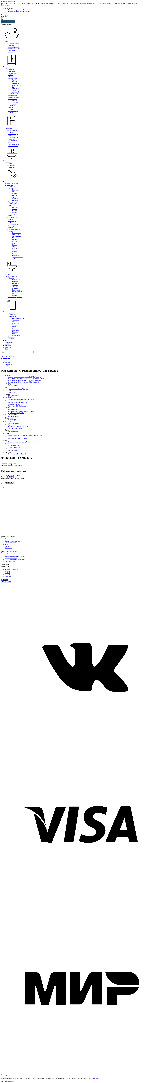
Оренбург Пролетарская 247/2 (18, 426)
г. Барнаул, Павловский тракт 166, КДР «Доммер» (24, 377)
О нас (6, 349)
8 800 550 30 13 (6, 582)
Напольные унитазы (16, 280)
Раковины (8, 162)
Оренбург (93, 3)
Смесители (8, 128)
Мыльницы (16, 335)
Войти (7, 340)
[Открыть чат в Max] (2, 18)
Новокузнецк (76, 3)
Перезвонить (5, 5)
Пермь (99, 3)
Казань (57, 3)
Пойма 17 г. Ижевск (14, 404)
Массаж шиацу (14, 249)
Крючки (14, 333)
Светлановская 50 (14, 423)
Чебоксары (126, 3)
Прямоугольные (13, 43)
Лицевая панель (15, 208)
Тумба (14, 80)
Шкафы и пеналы (11, 106)
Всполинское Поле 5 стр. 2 (17, 454)
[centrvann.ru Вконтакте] (82, 745)
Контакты (8, 347)
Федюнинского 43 (14, 447)
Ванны (7, 41)
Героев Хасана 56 (14, 431)
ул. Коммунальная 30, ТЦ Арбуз (18, 438)
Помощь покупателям (8, 538)
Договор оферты (10, 561)
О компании (5, 566)
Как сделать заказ (10, 543)
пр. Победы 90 (13, 409)
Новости (7, 571)
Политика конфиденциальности (15, 556)
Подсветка (15, 255)
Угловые (11, 45)
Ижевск (52, 3)
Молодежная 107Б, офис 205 (17, 402)
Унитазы (11, 278)
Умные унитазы (15, 287)
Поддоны (15, 200)
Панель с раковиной (15, 82)
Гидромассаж (9, 8)
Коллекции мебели (12, 74)
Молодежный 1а (13, 450)
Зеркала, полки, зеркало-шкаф (13, 98)
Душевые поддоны (11, 187)
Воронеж (27, 3)
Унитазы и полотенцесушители (11, 275)
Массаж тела (14, 242)
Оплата (7, 544)
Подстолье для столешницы (13, 94)
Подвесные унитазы (16, 284)
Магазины (4, 21)
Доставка (8, 546)
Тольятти (110, 3)
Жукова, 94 (11, 392)
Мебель (7, 68)
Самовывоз (8, 548)
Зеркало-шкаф (15, 103)
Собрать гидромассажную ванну (19, 11)
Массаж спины (14, 245)
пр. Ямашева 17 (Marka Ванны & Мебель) (21, 411)
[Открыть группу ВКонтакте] (2, 579)
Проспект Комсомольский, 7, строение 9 (21, 442)
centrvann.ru (18, 465)
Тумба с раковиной (15, 91)
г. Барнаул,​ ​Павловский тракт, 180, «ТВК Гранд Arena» (26, 378)
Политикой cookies (94, 1078)
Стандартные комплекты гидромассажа (16, 234)
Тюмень (120, 3)
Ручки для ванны (11, 226)
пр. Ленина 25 (13, 416)
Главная (7, 362)
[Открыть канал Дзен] (7, 579)
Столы (10, 109)
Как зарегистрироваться (12, 541)
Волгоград (20, 3)
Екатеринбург (44, 3)
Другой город (35, 3)
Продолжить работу (7, 1081)
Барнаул (3, 3)
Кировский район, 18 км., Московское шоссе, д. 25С (25, 435)
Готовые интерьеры (11, 70)
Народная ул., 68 (13, 445)
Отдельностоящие (14, 48)
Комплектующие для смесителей (13, 145)
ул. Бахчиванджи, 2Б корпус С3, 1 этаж (21, 399)
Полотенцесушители (15, 297)
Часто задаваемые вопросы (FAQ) (15, 559)
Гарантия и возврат (11, 558)
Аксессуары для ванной (12, 315)
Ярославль (133, 3)
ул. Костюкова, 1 (13, 385)
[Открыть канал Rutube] (4, 579)
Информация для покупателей (10, 553)
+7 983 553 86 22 (9, 477)
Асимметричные (13, 47)
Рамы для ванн (13, 202)
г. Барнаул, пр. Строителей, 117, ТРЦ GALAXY (23, 382)
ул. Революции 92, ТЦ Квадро (18, 389)
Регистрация (9, 342)
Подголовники (13, 224)
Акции (7, 344)
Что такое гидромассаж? (16, 10)
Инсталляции (16, 290)
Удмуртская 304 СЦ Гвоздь (17, 406)
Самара (104, 3)
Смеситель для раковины (13, 138)
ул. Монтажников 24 (15, 428)
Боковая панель (14, 211)
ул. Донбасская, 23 (14, 396)
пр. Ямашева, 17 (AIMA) (16, 413)
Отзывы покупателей (11, 569)
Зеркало (14, 100)
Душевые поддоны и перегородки (11, 184)
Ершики (15, 332)
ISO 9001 (7, 573)
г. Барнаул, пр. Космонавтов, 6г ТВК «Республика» (24, 380)
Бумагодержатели (18, 318)
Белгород (9, 3)
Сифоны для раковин (12, 166)
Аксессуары (8, 313)
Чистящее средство (11, 337)
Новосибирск (85, 3)
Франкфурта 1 (13, 420)
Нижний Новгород (65, 3)
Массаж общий (14, 238)
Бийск (15, 3)
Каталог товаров (6, 24)
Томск (115, 3)
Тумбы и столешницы (12, 77)
